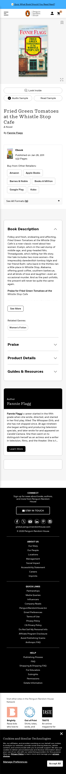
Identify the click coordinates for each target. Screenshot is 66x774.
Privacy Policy (33, 620)
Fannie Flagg (15, 133)
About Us (33, 541)
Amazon (14, 173)
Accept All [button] (55, 763)
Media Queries (33, 595)
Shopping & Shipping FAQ (33, 665)
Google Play (17, 189)
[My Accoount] (52, 13)
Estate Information (33, 682)
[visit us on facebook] (17, 521)
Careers (33, 571)
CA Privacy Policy (33, 625)
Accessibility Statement (33, 567)
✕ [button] (61, 734)
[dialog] (33, 752)
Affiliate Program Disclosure (33, 633)
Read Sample (48, 98)
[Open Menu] (6, 13)
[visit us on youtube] (30, 521)
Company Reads (33, 603)
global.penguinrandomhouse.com (33, 526)
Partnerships (33, 590)
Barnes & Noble (19, 181)
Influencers (33, 599)
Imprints (33, 576)
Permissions (33, 678)
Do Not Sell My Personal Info (33, 629)
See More (15, 308)
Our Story (33, 546)
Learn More (17, 449)
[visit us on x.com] (23, 521)
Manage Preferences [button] (15, 762)
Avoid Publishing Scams (33, 638)
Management (33, 558)
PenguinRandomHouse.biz (33, 608)
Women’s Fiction (18, 327)
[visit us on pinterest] (43, 521)
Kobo (33, 189)
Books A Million (44, 181)
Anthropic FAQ (33, 642)
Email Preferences (33, 612)
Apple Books (33, 173)
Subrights (33, 674)
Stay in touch (34, 510)
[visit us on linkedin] (36, 521)
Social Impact (33, 563)
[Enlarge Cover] (61, 79)
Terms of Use (33, 616)
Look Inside (35, 90)
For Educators (33, 670)
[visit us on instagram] (50, 521)
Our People (33, 550)
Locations (33, 554)
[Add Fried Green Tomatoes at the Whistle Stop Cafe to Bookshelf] (62, 22)
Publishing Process (33, 657)
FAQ (33, 661)
